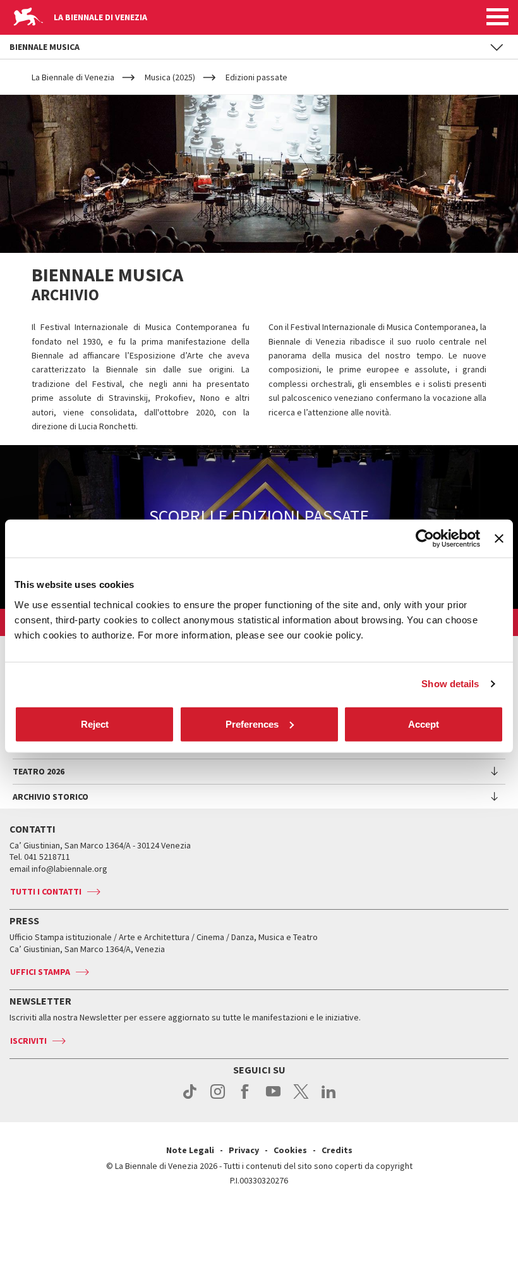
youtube (273, 1098)
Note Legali (190, 1150)
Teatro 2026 (38, 771)
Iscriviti (28, 1040)
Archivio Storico (50, 796)
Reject (95, 723)
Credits (337, 1150)
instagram (218, 1098)
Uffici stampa (40, 971)
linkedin (329, 1098)
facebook (245, 1098)
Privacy (244, 1150)
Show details (450, 683)
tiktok (190, 1098)
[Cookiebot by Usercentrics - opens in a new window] (425, 538)
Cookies (290, 1150)
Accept (423, 723)
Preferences (252, 723)
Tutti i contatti (45, 891)
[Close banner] (499, 538)
